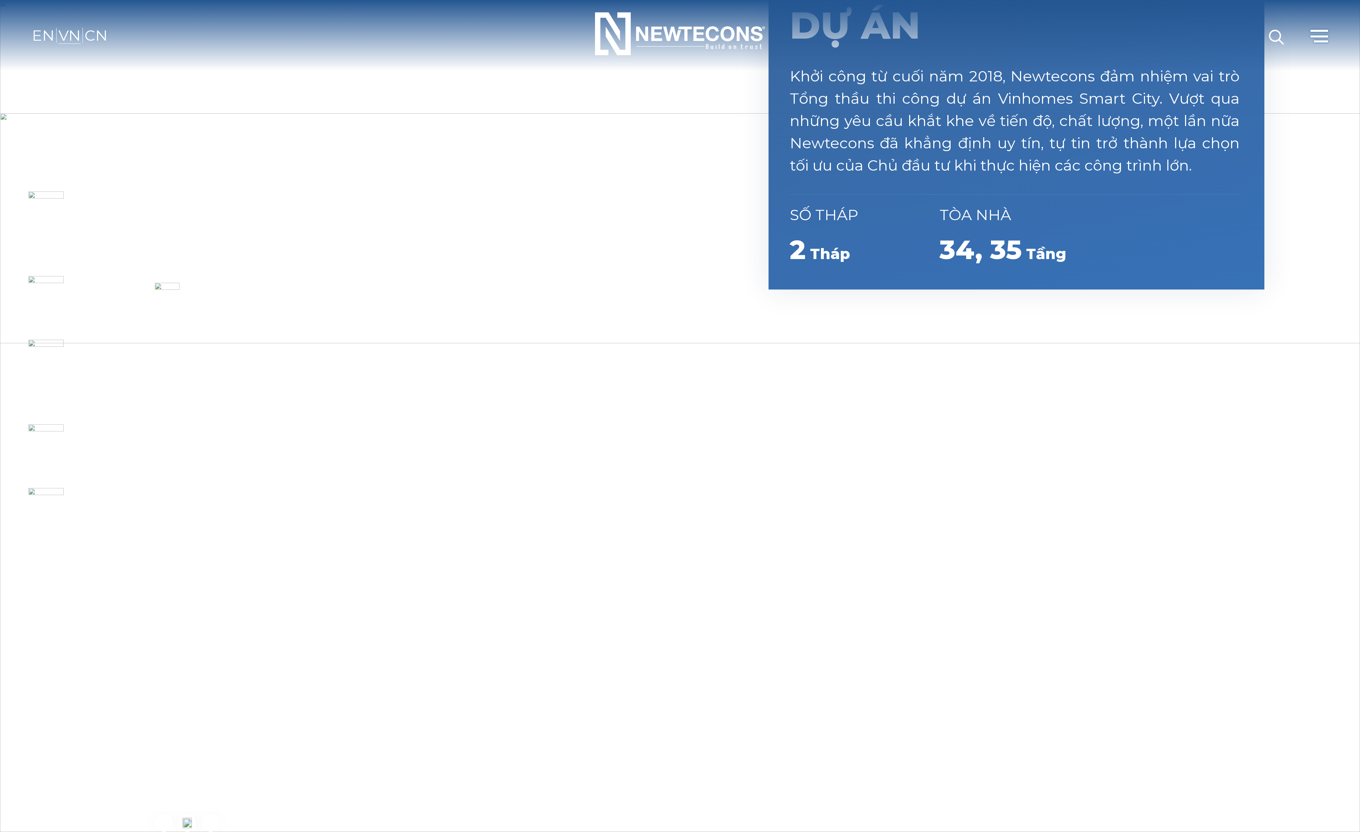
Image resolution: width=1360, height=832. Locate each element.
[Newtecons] (680, 32)
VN (69, 35)
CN (96, 35)
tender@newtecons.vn (418, 720)
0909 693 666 (312, 768)
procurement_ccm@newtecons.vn (381, 789)
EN (43, 35)
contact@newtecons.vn (294, 695)
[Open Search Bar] (1276, 35)
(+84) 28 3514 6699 (287, 671)
